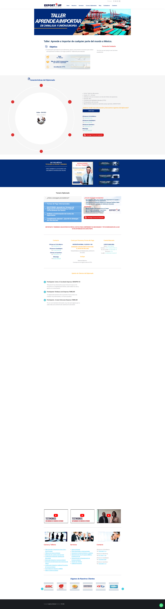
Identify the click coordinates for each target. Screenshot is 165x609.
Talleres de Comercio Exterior (52, 553)
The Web (62, 603)
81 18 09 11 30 (102, 555)
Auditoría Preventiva (77, 563)
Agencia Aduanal (76, 549)
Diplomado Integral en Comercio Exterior (55, 560)
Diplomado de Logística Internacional (54, 554)
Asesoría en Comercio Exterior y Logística (82, 553)
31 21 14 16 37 (88, 130)
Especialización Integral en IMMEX (54, 568)
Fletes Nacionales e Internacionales (81, 551)
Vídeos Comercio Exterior (51, 570)
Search (110, 1)
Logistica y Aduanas (52, 603)
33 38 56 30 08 (88, 122)
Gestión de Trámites (77, 561)
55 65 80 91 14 (88, 118)
